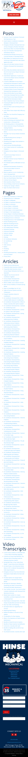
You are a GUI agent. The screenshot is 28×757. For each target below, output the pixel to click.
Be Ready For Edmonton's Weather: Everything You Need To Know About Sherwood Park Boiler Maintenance (13, 585)
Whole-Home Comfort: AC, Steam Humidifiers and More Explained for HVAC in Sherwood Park (14, 597)
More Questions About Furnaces (12, 182)
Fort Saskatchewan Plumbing (11, 227)
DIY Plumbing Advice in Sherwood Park (13, 124)
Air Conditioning (8, 241)
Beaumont (14, 673)
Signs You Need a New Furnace (11, 187)
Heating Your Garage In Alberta (11, 185)
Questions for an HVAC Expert (11, 280)
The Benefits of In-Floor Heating (12, 616)
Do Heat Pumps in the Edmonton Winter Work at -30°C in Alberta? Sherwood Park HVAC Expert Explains (14, 568)
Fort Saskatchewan (14, 678)
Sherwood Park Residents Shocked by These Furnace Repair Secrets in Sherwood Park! (13, 168)
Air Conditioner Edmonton (10, 239)
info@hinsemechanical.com (14, 742)
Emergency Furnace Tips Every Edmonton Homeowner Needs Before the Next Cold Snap (14, 573)
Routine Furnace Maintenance (11, 265)
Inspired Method (10, 753)
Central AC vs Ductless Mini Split (12, 626)
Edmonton (14, 674)
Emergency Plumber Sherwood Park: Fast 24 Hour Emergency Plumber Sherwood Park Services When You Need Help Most (14, 46)
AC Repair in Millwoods (9, 200)
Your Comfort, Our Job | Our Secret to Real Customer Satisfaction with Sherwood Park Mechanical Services (14, 591)
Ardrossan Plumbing (9, 231)
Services (6, 250)
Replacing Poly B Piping (10, 610)
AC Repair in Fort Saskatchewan (12, 212)
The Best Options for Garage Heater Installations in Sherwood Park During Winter (13, 579)
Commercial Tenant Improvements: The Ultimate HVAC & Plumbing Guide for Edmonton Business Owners (14, 558)
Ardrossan (14, 676)
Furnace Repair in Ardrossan (11, 208)
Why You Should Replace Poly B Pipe (13, 178)
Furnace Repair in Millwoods (11, 206)
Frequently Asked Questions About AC (13, 267)
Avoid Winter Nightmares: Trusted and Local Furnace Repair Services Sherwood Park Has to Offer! (14, 77)
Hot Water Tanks (8, 235)
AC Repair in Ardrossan (10, 204)
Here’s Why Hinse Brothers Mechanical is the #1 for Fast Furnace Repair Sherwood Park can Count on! (14, 72)
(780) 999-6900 (14, 15)
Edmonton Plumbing (9, 229)
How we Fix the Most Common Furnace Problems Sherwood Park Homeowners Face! (13, 66)
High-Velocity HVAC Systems (11, 225)
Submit (6, 712)
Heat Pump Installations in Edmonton (13, 196)
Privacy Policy (7, 256)
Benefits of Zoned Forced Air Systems (13, 622)
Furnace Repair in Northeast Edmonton (14, 214)
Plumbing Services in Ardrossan (12, 217)
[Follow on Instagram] (15, 734)
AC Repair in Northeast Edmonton (12, 202)
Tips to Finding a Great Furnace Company (14, 184)
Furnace (6, 243)
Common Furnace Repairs (10, 180)
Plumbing (6, 248)
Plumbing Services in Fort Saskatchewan (14, 219)
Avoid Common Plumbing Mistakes (12, 145)
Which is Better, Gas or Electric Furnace (14, 282)
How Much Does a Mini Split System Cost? (14, 176)
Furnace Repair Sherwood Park (11, 278)
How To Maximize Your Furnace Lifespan (14, 101)
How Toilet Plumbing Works (11, 118)
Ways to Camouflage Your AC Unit (12, 288)
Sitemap (6, 237)
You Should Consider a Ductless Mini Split (14, 631)
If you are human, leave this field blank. (13, 716)
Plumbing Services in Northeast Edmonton (14, 216)
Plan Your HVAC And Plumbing (11, 604)
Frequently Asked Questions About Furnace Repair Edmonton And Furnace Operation (14, 271)
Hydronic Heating (8, 233)
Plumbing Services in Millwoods (12, 198)
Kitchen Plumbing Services (10, 221)
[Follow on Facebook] (12, 734)
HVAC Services (7, 245)
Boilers (5, 246)
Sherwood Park (14, 671)
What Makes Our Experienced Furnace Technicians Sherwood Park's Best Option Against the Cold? (14, 60)
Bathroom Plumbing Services (11, 223)
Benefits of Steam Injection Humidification (14, 624)
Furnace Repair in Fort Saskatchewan (13, 210)
